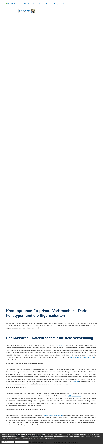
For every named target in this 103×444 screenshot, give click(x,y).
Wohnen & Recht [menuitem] (24, 4)
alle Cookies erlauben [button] (7, 441)
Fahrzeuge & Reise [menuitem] (68, 4)
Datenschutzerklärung (48, 438)
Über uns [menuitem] (80, 4)
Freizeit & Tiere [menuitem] (37, 4)
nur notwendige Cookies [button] (21, 441)
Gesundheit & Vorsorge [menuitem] (52, 4)
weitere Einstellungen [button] (35, 441)
